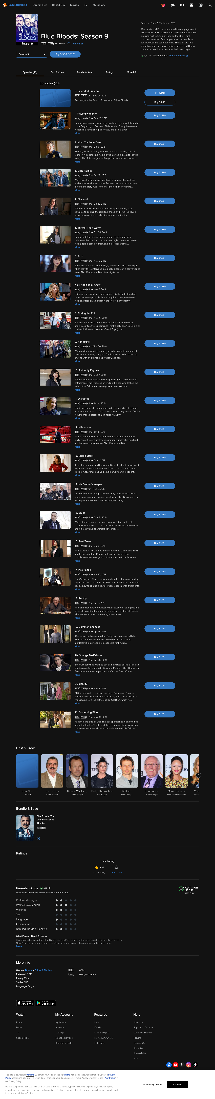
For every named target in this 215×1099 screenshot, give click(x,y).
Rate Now (117, 872)
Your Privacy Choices (152, 1084)
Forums (137, 1037)
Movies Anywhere (103, 1037)
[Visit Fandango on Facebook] (169, 1065)
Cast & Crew (57, 72)
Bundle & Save (84, 72)
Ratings (110, 72)
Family (97, 1027)
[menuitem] (182, 5)
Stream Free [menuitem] (40, 5)
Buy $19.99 (68, 54)
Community (99, 872)
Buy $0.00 (159, 102)
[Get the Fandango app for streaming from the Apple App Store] (25, 1003)
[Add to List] (38, 838)
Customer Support (143, 1032)
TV (17, 1032)
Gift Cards (99, 1043)
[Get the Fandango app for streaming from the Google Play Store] (45, 1003)
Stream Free (22, 1037)
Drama (28, 970)
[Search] (210, 5)
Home (19, 1022)
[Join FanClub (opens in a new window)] (163, 5)
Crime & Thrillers (43, 970)
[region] (107, 1084)
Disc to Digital (101, 1032)
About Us (138, 1022)
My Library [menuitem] (99, 5)
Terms (67, 1075)
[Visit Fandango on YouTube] (175, 1065)
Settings (59, 1032)
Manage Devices (64, 1037)
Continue (177, 1084)
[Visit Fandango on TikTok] (195, 1065)
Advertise (138, 1048)
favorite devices (177, 55)
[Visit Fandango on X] (182, 1065)
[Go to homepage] (15, 5)
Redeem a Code (63, 1043)
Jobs (136, 1058)
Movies (20, 1027)
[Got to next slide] (198, 775)
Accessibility (140, 1053)
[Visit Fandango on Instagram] (188, 1065)
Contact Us (139, 1043)
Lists (96, 1022)
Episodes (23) (30, 72)
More (77, 133)
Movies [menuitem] (74, 5)
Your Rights (109, 1078)
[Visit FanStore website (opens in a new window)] (191, 5)
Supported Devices (143, 1027)
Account (59, 1027)
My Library (60, 1022)
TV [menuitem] (85, 5)
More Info (132, 72)
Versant (30, 1075)
